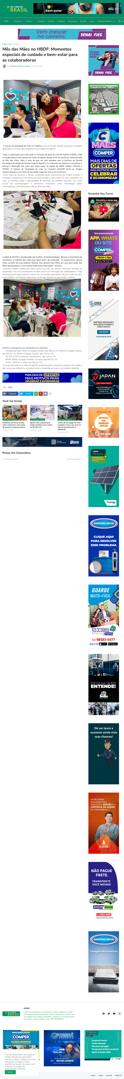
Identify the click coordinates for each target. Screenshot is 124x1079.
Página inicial (7, 44)
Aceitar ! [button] (10, 1072)
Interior (51, 21)
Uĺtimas (17, 21)
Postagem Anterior (11, 459)
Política (61, 21)
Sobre (100, 1075)
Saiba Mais (21, 1069)
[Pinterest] (41, 394)
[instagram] (119, 1014)
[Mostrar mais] (50, 394)
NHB (6, 21)
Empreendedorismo (106, 21)
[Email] (45, 394)
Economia (72, 21)
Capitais (41, 21)
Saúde (16, 44)
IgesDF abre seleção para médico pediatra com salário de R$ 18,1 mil (41, 425)
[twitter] (109, 1014)
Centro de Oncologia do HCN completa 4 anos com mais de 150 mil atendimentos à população (69, 426)
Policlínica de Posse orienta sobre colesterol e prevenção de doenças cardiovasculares (13, 425)
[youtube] (114, 1014)
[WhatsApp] (36, 394)
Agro (92, 21)
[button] (114, 21)
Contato (109, 1075)
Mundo (83, 21)
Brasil (29, 21)
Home (93, 1075)
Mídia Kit (118, 1075)
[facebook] (103, 1014)
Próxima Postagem (74, 459)
